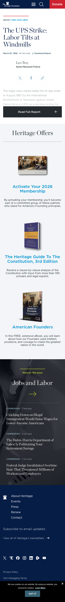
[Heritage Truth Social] (11, 558)
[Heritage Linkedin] (31, 558)
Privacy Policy (10, 572)
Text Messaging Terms (15, 578)
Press (15, 506)
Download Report (42, 53)
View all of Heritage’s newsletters (23, 538)
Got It (32, 593)
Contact (16, 517)
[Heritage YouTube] (44, 558)
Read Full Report (29, 111)
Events (16, 501)
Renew (16, 512)
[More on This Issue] (32, 393)
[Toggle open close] (55, 99)
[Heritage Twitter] (4, 558)
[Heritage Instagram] (24, 558)
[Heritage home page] (5, 498)
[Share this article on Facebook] (31, 78)
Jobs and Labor (19, 20)
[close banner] (62, 584)
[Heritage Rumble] (37, 558)
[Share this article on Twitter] (20, 78)
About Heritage (22, 496)
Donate (57, 4)
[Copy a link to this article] (42, 78)
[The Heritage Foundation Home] (11, 4)
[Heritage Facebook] (18, 558)
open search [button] (41, 4)
